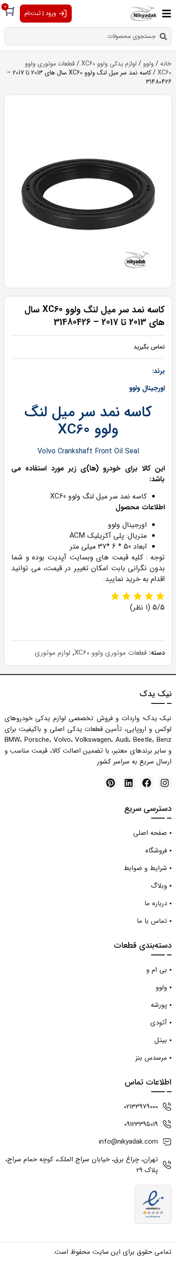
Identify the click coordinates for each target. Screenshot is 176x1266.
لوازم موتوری (52, 652)
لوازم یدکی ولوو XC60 (109, 64)
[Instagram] (164, 783)
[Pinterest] (110, 783)
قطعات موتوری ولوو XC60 (110, 652)
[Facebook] (146, 783)
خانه (165, 64)
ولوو (148, 64)
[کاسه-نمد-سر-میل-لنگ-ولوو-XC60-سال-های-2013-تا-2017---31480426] (88, 194)
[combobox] (88, 36)
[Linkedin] (128, 783)
